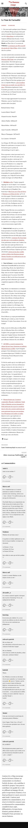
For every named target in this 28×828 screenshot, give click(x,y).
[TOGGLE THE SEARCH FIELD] (26, 3)
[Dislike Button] (9, 476)
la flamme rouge (14, 3)
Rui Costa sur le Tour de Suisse (17, 191)
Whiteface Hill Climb (7, 59)
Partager (5, 439)
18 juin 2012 (11, 25)
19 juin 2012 (7, 764)
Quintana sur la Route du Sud (11, 194)
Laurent (3, 25)
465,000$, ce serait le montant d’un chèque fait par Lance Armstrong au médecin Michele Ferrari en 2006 (13, 346)
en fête (8, 182)
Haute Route (10, 36)
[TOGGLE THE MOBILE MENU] (2, 3)
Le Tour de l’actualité (10, 20)
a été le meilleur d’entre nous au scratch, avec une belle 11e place (13, 85)
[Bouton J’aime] (4, 476)
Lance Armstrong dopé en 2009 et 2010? (13, 447)
